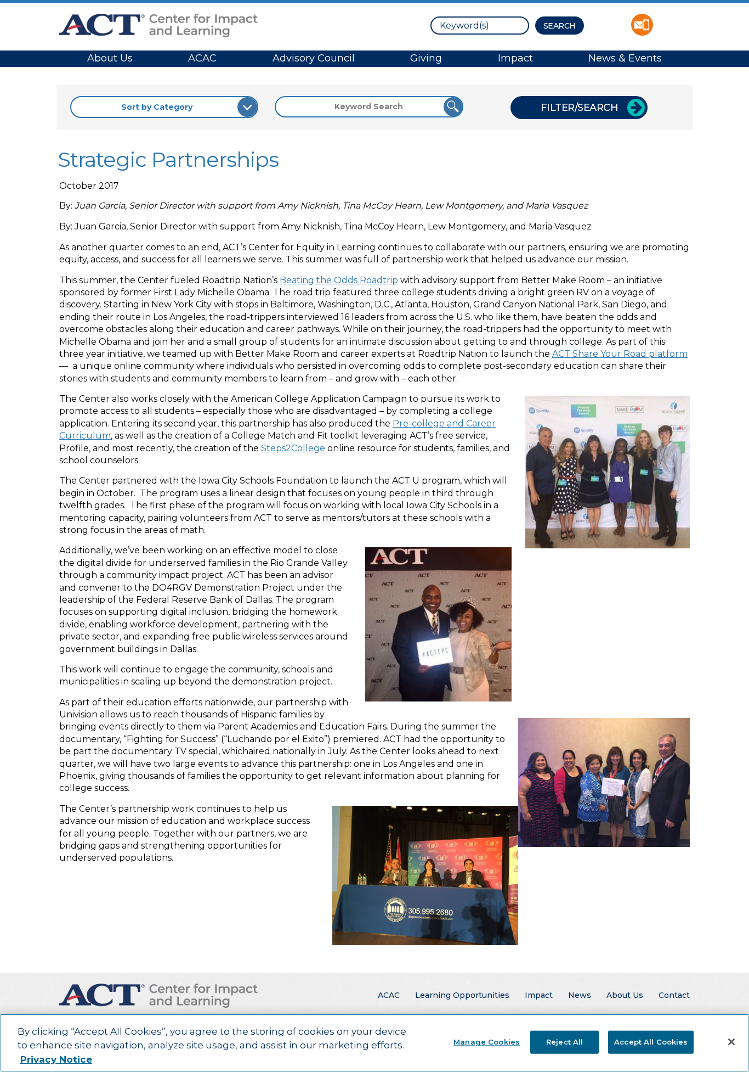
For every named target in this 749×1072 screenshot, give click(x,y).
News (579, 995)
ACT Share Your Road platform (620, 354)
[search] (479, 25)
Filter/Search (580, 108)
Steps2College (293, 448)
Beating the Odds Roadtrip (339, 280)
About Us (110, 58)
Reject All (564, 1041)
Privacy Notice (56, 1059)
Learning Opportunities (462, 995)
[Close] (731, 1042)
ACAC (202, 58)
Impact (515, 58)
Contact (674, 995)
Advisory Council (314, 58)
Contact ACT (642, 25)
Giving (426, 58)
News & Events (625, 58)
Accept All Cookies (651, 1041)
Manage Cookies (486, 1041)
